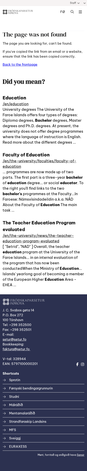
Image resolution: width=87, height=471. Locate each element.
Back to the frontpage (20, 64)
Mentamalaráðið (22, 413)
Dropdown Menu (80, 12)
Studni (14, 397)
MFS (12, 430)
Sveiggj (15, 438)
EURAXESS (18, 446)
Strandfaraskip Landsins (27, 421)
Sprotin (14, 380)
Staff (73, 2)
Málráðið (16, 405)
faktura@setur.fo (16, 349)
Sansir (80, 454)
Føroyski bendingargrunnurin (31, 388)
